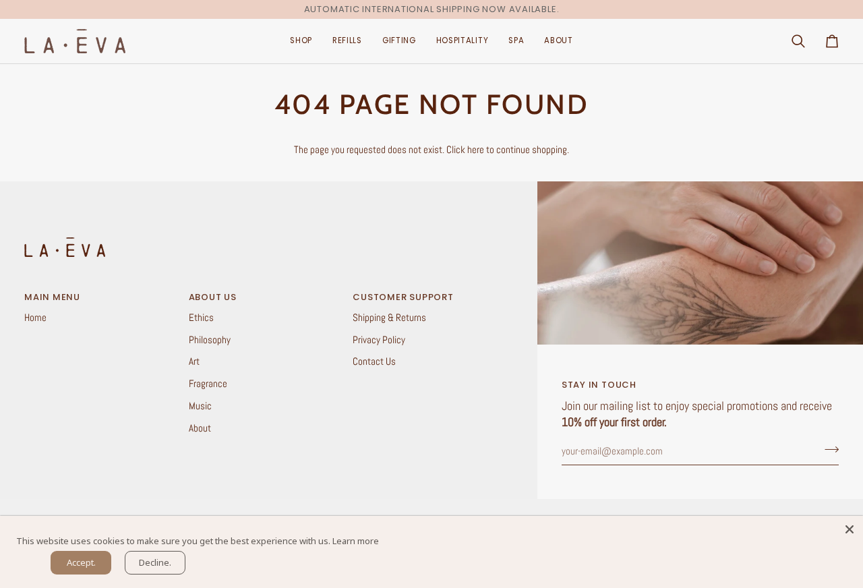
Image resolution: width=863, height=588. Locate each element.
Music (200, 406)
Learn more (355, 541)
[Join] (827, 450)
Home (35, 318)
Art (194, 361)
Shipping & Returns (389, 318)
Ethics (201, 318)
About (200, 428)
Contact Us (374, 361)
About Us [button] (213, 297)
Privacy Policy (379, 340)
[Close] (849, 529)
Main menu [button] (52, 297)
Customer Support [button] (403, 297)
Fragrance (208, 384)
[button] (301, 41)
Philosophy (210, 340)
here (475, 150)
